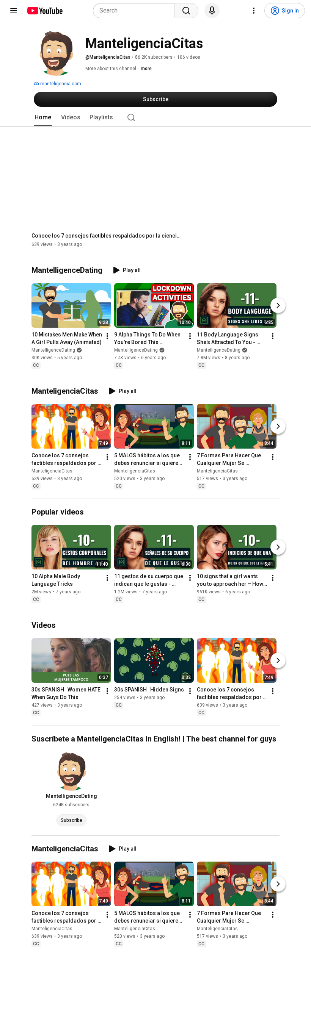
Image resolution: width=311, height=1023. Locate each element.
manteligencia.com (60, 83)
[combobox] (136, 10)
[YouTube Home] (44, 10)
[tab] (43, 117)
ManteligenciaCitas (51, 471)
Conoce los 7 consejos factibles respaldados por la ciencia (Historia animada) (107, 236)
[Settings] (253, 10)
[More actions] (107, 336)
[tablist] (155, 117)
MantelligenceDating (53, 350)
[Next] (278, 305)
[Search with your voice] (212, 10)
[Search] (186, 10)
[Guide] (13, 10)
